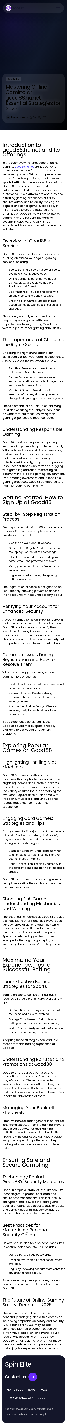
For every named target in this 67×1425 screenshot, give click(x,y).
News (32, 1390)
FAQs (44, 1390)
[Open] (57, 8)
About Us (11, 1414)
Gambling (13, 79)
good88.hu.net (24, 166)
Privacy (23, 1414)
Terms (33, 1414)
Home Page (15, 1390)
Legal (43, 1414)
